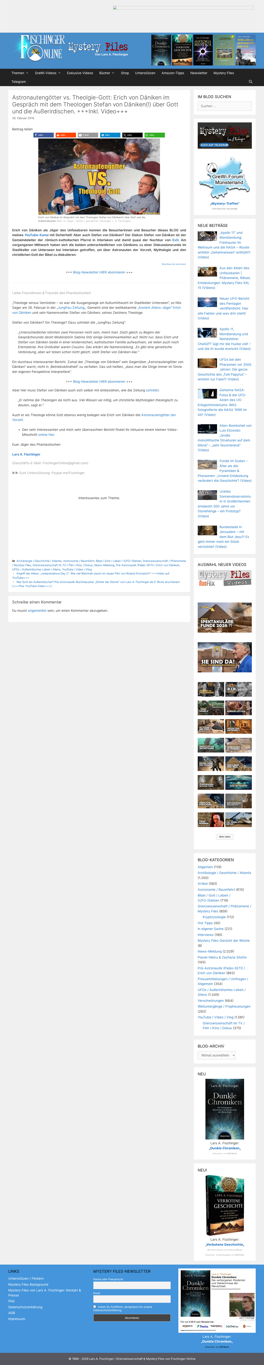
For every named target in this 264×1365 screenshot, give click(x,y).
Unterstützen (145, 73)
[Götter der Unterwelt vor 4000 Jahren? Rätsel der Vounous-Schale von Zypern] (238, 708)
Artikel (203, 884)
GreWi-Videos (45, 73)
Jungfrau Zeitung (71, 308)
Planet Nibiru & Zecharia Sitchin (222, 957)
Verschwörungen (211, 1001)
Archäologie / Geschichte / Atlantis (39, 560)
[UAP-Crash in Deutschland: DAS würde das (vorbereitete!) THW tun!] (238, 819)
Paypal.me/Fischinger (68, 473)
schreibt (152, 390)
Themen (17, 73)
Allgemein (205, 867)
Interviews (206, 935)
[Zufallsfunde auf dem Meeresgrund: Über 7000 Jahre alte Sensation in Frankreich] (211, 745)
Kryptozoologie (214, 917)
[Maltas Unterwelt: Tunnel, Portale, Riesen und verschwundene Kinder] (238, 726)
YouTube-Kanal (37, 235)
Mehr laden (225, 836)
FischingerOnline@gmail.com (65, 463)
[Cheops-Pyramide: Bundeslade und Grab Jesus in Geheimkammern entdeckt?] (238, 745)
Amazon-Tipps (173, 73)
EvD (175, 240)
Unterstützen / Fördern (26, 1278)
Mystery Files (224, 73)
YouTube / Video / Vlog (77, 569)
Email (96, 1293)
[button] (43, 135)
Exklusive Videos (80, 73)
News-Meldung (104, 565)
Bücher (104, 73)
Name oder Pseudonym (108, 1279)
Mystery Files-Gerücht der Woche (224, 941)
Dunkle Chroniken (224, 1148)
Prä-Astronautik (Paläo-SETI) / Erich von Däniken (147, 565)
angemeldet (37, 611)
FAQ (11, 1301)
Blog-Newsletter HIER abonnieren (98, 272)
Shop (125, 73)
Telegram (18, 82)
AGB (11, 1313)
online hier (46, 435)
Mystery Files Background (28, 1284)
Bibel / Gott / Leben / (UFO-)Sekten (118, 560)
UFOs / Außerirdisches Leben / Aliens (36, 569)
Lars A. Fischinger (26, 454)
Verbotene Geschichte (224, 1244)
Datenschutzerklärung (25, 1307)
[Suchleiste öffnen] (250, 81)
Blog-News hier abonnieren (174, 264)
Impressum (16, 1319)
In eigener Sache (211, 929)
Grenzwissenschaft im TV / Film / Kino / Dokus (63, 565)
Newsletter (198, 73)
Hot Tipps (205, 923)
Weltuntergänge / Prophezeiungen (224, 1006)
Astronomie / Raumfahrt (78, 560)
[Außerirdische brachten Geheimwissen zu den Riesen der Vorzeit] (211, 763)
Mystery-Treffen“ (225, 203)
